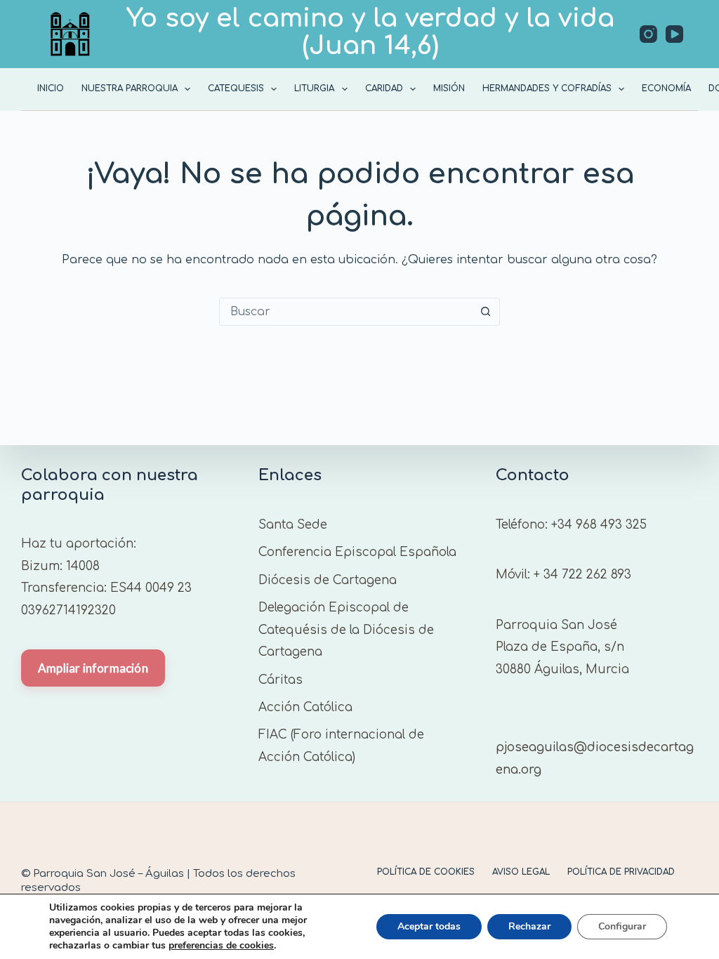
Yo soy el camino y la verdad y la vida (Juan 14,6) (370, 32)
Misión (449, 88)
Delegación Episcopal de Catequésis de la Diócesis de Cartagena (346, 630)
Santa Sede (292, 524)
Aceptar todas (429, 926)
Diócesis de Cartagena (327, 580)
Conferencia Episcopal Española (357, 552)
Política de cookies (426, 872)
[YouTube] (674, 34)
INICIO (50, 88)
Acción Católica (305, 707)
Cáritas (280, 680)
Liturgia (314, 88)
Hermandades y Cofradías (547, 88)
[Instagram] (648, 34)
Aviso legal (521, 872)
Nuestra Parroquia (129, 88)
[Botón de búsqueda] (485, 312)
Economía (666, 88)
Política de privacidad (621, 872)
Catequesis (236, 88)
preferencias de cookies (221, 945)
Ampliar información (93, 668)
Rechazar (529, 926)
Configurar (622, 926)
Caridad (384, 88)
